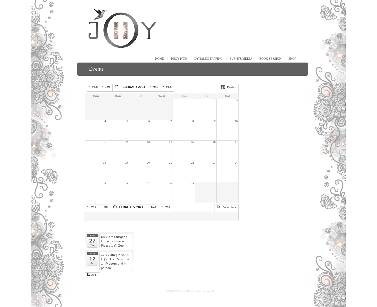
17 (236, 142)
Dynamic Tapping (208, 58)
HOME (159, 58)
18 (104, 162)
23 (214, 162)
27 (148, 183)
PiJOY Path (179, 58)
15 (192, 142)
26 (126, 183)
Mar (156, 87)
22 (192, 162)
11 (104, 142)
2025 (169, 87)
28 (170, 183)
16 (214, 142)
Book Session (270, 58)
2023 (95, 87)
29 (192, 183)
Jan (107, 87)
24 (236, 162)
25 (104, 183)
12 (126, 142)
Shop (292, 58)
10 (236, 121)
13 (148, 142)
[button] (226, 208)
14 (170, 142)
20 (148, 162)
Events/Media (241, 58)
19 (126, 162)
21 (170, 162)
